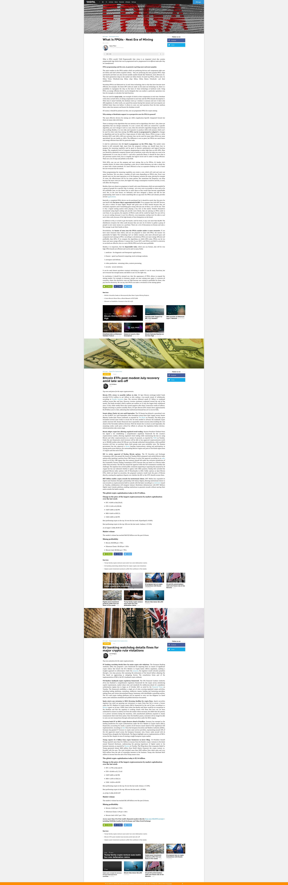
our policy (169, 883)
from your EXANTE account (154, 819)
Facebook (173, 40)
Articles (111, 2)
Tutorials (121, 2)
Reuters (105, 707)
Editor (111, 386)
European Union (116, 641)
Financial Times (157, 687)
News (116, 2)
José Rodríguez (113, 384)
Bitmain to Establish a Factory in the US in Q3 (118, 301)
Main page (105, 36)
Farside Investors (117, 399)
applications (112, 197)
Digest (110, 371)
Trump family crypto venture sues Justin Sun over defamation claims (125, 563)
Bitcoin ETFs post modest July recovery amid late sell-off (122, 837)
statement (157, 483)
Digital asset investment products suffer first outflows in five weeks (125, 569)
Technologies (112, 36)
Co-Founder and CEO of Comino (117, 47)
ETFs (113, 371)
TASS (155, 438)
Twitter (173, 45)
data (123, 728)
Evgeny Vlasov (113, 46)
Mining (117, 36)
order (163, 458)
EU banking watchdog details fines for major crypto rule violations (125, 566)
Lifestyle (127, 2)
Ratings (134, 2)
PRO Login (198, 2)
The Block (142, 417)
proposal (135, 671)
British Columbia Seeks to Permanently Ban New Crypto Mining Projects (126, 295)
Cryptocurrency (118, 371)
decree (127, 446)
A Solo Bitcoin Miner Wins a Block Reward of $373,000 (121, 298)
